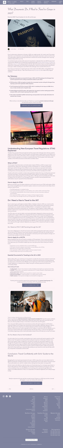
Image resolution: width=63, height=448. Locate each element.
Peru (59, 406)
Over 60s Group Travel (55, 435)
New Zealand (45, 432)
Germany (58, 417)
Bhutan (33, 399)
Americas (57, 396)
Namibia (46, 403)
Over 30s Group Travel (55, 431)
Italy (47, 417)
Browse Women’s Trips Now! (31, 383)
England (33, 417)
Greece (46, 416)
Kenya (46, 401)
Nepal (33, 406)
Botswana (45, 398)
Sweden (33, 425)
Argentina (58, 398)
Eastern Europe (30, 429)
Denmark (33, 416)
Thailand (33, 403)
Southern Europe (43, 413)
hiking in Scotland (49, 62)
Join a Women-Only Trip (31, 285)
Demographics (55, 429)
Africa (46, 396)
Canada (58, 399)
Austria (58, 414)
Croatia (46, 414)
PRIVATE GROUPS (39, 2)
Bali (34, 405)
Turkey (33, 433)
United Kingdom (31, 427)
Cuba (59, 402)
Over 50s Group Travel (55, 433)
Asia (34, 396)
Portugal (46, 418)
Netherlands (57, 418)
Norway (33, 421)
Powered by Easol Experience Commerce (31, 444)
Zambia (46, 409)
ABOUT (21, 1)
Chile (59, 401)
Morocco (46, 402)
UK (49, 66)
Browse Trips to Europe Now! (31, 105)
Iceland (33, 414)
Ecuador (58, 403)
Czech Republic (31, 431)
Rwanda (46, 405)
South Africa (45, 406)
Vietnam (33, 410)
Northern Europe (30, 413)
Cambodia (33, 401)
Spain (46, 421)
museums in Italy (16, 63)
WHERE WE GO (33, 2)
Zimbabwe (45, 410)
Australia (46, 431)
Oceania (45, 429)
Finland (33, 418)
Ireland (33, 420)
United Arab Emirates (30, 409)
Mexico (58, 405)
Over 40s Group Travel (55, 432)
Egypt (46, 399)
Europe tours (38, 70)
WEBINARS (54, 1)
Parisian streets (41, 62)
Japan (33, 402)
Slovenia (46, 420)
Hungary (33, 432)
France (58, 416)
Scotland (33, 424)
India (34, 398)
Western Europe (55, 413)
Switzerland (57, 420)
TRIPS (27, 1)
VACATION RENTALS (46, 2)
